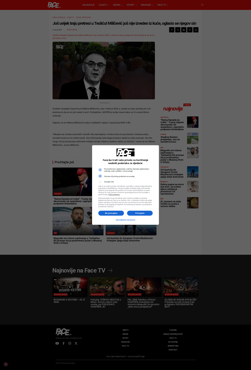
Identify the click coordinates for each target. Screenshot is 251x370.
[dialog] (125, 185)
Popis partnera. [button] (114, 194)
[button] (125, 182)
